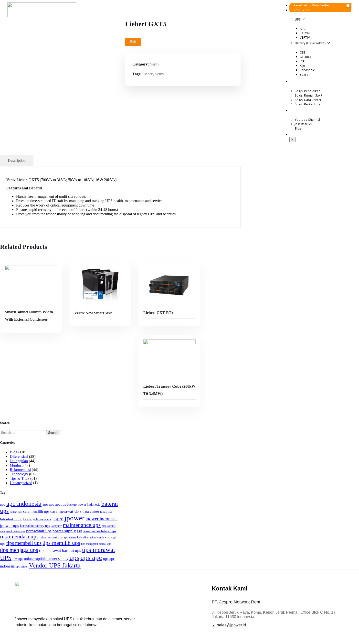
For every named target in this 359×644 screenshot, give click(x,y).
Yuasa (304, 74)
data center (91, 511)
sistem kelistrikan (79, 537)
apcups (60, 504)
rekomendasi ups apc (54, 537)
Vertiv (154, 64)
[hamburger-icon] (348, 5)
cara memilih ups (36, 511)
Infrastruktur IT (11, 519)
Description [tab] (17, 160)
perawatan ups (39, 530)
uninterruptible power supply (46, 559)
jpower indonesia (101, 518)
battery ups (16, 512)
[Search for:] (23, 432)
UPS (298, 19)
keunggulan (19, 461)
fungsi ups (106, 512)
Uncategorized (21, 483)
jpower (74, 518)
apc (2, 504)
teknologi (95, 537)
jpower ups (9, 525)
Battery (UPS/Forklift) (310, 43)
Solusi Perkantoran (308, 104)
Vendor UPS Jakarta (55, 565)
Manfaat (16, 465)
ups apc (91, 557)
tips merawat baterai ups (60, 550)
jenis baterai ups (42, 519)
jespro (57, 518)
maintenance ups (82, 525)
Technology (19, 474)
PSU (79, 531)
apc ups (48, 504)
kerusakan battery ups (35, 526)
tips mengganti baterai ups (96, 544)
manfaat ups (109, 526)
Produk (299, 10)
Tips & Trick (19, 478)
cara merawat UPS (66, 511)
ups (74, 557)
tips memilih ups (61, 543)
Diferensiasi (19, 456)
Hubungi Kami (304, 134)
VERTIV (305, 37)
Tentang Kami (304, 110)
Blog (298, 128)
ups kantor (22, 566)
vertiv (159, 74)
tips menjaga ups (19, 550)
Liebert (147, 74)
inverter (27, 519)
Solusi (298, 81)
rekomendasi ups (19, 537)
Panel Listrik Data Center (311, 5)
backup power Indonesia (83, 504)
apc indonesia (24, 503)
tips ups (17, 559)
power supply (64, 531)
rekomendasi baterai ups (99, 531)
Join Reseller (303, 124)
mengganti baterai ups (12, 531)
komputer (56, 526)
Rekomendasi (20, 470)
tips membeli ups (24, 543)
